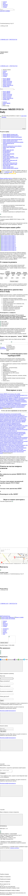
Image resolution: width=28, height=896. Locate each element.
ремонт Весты (3, 413)
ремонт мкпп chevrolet (8, 149)
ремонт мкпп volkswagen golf (10, 160)
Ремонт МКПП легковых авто (10, 134)
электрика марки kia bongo (14, 432)
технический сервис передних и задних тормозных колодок (13, 418)
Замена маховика (7, 83)
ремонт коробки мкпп (8, 166)
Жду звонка (3, 731)
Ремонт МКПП (6, 78)
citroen (4, 148)
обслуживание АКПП (9, 424)
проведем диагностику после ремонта (12, 146)
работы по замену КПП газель (10, 421)
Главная (5, 1)
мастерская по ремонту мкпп (10, 164)
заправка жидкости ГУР (9, 443)
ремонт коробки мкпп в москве (10, 168)
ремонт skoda (14, 400)
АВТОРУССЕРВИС (5, 11)
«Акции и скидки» (14, 848)
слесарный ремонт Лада (8, 437)
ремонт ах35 (15, 429)
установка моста (18, 445)
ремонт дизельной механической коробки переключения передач (13, 142)
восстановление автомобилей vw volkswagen (11, 444)
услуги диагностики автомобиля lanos (14, 395)
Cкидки (5, 630)
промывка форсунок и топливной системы (13, 448)
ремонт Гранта (21, 438)
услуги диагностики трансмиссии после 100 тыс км (13, 396)
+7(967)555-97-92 (13, 39)
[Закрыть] (11, 666)
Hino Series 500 (6, 165)
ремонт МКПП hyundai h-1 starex (13, 399)
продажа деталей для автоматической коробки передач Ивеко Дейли (13, 433)
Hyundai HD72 (6, 152)
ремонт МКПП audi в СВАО (10, 404)
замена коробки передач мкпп (10, 140)
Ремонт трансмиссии (8, 85)
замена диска (6, 434)
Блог (4, 634)
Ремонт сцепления (7, 81)
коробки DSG (6, 86)
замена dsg (9, 407)
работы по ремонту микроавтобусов (13, 402)
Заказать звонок (4, 52)
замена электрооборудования (10, 450)
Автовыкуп (6, 628)
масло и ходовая (8, 429)
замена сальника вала (7, 405)
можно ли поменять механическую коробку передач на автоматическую (13, 431)
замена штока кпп (9, 415)
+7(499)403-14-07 (4, 39)
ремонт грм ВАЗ (18, 437)
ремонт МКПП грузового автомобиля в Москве (12, 422)
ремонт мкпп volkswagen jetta (10, 163)
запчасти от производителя (16, 401)
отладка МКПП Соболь (10, 425)
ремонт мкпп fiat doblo (8, 156)
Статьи (4, 631)
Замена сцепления (7, 82)
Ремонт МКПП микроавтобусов (11, 135)
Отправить (3, 773)
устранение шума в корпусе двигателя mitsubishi (14, 438)
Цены (4, 3)
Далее (2, 700)
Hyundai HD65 (6, 155)
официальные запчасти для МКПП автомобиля (12, 397)
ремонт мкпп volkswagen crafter (10, 157)
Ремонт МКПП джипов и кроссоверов (12, 137)
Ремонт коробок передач (6, 178)
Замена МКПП (6, 80)
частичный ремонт (10, 440)
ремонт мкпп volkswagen (9, 147)
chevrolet (5, 144)
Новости (5, 632)
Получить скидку (14, 281)
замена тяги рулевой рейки (14, 447)
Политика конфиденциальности (8, 710)
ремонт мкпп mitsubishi (8, 153)
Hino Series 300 (6, 161)
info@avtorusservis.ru (5, 616)
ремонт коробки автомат (8, 416)
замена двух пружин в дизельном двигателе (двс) (14, 446)
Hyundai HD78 (6, 159)
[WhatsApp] (11, 50)
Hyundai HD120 (7, 151)
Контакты (5, 4)
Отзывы (5, 7)
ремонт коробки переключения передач (12, 139)
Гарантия (5, 5)
